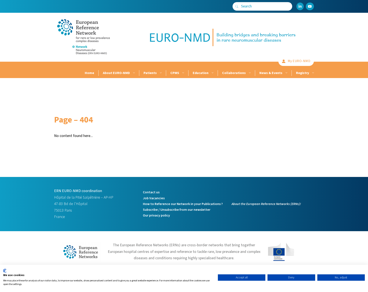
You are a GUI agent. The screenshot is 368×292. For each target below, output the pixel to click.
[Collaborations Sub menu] (249, 73)
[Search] (237, 6)
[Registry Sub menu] (312, 73)
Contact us (151, 192)
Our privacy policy (156, 215)
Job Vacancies (154, 198)
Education (200, 73)
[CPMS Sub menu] (182, 73)
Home (89, 73)
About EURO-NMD (116, 73)
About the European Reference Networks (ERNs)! (266, 204)
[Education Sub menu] (212, 73)
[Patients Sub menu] (160, 73)
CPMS (174, 73)
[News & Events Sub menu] (286, 73)
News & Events (270, 73)
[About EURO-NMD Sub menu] (133, 73)
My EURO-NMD (299, 61)
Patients (150, 73)
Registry (302, 73)
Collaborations (234, 73)
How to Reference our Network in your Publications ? (183, 204)
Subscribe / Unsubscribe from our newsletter (176, 209)
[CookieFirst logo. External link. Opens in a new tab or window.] (4, 271)
